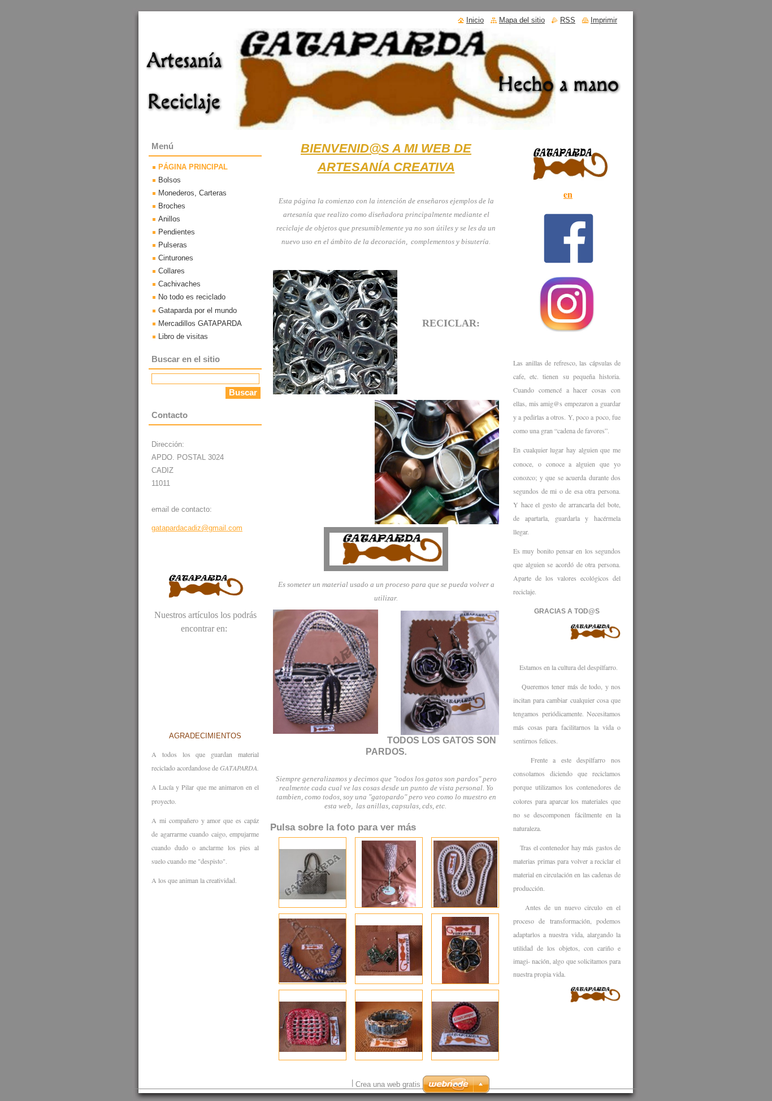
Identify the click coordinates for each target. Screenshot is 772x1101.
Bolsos (169, 180)
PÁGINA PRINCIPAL (193, 167)
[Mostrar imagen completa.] (312, 872)
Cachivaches (179, 284)
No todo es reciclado (191, 297)
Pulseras (172, 245)
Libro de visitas (183, 336)
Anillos (169, 219)
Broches (171, 206)
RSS (567, 20)
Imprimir (604, 20)
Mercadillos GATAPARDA (200, 323)
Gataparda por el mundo (197, 310)
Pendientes (176, 232)
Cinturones (175, 258)
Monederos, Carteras (192, 193)
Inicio (475, 20)
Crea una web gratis (387, 1084)
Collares (171, 271)
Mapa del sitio (522, 20)
